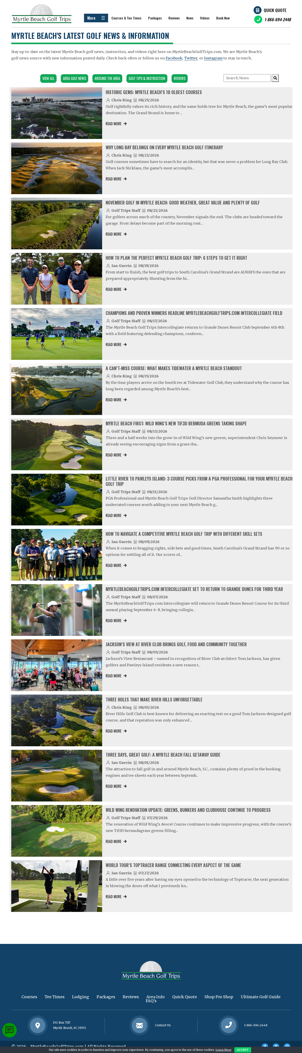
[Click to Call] (228, 1025)
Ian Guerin (121, 265)
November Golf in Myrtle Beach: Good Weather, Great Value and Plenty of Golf (183, 202)
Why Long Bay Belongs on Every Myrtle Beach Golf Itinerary (164, 147)
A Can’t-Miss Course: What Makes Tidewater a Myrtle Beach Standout (174, 368)
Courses (29, 996)
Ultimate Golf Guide (261, 996)
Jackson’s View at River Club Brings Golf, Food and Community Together (176, 644)
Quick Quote (275, 10)
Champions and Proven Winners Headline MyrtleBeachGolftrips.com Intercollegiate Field (194, 313)
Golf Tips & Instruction (147, 78)
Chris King (121, 100)
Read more (113, 123)
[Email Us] (139, 1025)
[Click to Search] (275, 78)
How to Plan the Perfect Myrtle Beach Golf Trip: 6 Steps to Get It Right (176, 257)
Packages (155, 17)
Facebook (174, 58)
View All (48, 78)
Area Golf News (74, 78)
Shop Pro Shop (219, 996)
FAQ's (151, 1000)
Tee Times (55, 996)
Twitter (190, 58)
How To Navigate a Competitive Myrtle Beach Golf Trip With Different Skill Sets (184, 533)
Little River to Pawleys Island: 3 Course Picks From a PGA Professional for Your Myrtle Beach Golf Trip (199, 481)
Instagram (213, 58)
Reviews (174, 17)
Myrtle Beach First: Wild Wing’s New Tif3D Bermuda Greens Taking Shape (176, 423)
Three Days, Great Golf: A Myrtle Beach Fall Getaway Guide (163, 754)
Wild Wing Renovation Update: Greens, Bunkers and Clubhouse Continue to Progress (188, 809)
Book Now (223, 17)
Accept (242, 1049)
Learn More (223, 1049)
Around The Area (107, 78)
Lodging (80, 996)
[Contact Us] (37, 1025)
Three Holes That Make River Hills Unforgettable (154, 699)
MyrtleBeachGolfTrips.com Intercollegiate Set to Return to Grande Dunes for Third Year (194, 589)
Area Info (155, 996)
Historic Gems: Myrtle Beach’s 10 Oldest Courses (154, 92)
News (189, 17)
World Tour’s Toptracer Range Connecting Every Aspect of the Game (173, 865)
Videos (205, 17)
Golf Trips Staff (125, 210)
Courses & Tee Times (126, 17)
